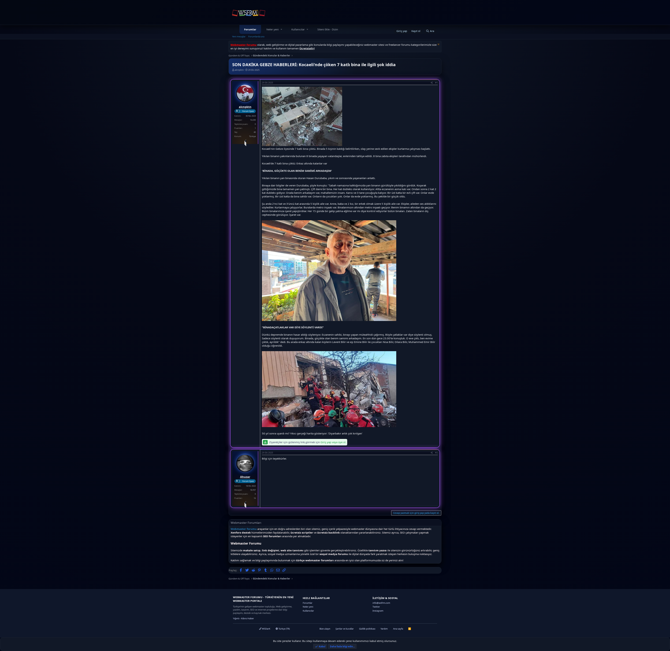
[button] (281, 29)
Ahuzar (245, 477)
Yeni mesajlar (238, 36)
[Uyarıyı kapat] (438, 45)
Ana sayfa (398, 628)
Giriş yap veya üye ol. (333, 442)
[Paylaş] (432, 83)
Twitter (376, 606)
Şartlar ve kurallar (345, 628)
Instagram (378, 610)
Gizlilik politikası (367, 628)
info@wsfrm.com (381, 602)
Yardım (384, 628)
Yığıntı (236, 618)
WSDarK (265, 628)
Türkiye (252, 136)
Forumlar (250, 29)
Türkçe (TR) (284, 628)
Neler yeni (272, 29)
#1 (436, 82)
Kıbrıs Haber (247, 618)
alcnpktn (239, 69)
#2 (436, 452)
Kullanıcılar (298, 29)
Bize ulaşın (324, 628)
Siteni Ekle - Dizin (327, 29)
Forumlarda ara (256, 36)
